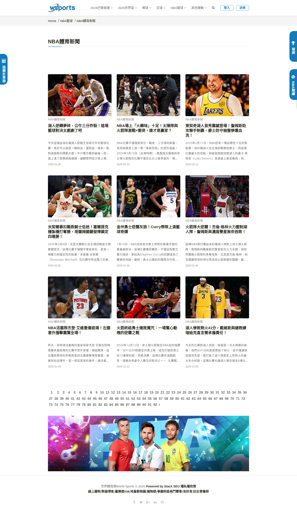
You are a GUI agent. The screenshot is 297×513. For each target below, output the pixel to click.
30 (212, 392)
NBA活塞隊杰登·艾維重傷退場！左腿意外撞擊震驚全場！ (79, 330)
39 (62, 398)
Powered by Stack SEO (163, 486)
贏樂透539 (122, 491)
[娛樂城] (148, 443)
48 (111, 398)
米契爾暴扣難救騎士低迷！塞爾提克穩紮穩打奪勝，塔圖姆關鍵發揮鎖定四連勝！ (78, 232)
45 (95, 398)
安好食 (187, 491)
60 (177, 398)
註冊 (242, 7)
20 (157, 392)
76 (67, 404)
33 (228, 392)
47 (106, 398)
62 (188, 398)
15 (129, 392)
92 (155, 404)
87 (128, 404)
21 (162, 392)
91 (150, 404)
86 (122, 404)
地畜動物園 (138, 491)
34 (234, 392)
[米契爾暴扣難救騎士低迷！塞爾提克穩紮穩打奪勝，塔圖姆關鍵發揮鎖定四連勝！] (80, 196)
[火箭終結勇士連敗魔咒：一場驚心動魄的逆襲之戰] (148, 297)
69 (227, 398)
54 (144, 398)
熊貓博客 (108, 491)
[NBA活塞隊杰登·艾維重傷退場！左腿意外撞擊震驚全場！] (80, 297)
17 (140, 392)
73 (51, 404)
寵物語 (151, 491)
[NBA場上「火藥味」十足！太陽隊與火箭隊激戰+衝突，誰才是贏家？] (148, 95)
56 (155, 398)
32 (223, 392)
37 (51, 398)
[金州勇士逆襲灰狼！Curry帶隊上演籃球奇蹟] (148, 196)
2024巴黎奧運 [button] (101, 8)
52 (133, 398)
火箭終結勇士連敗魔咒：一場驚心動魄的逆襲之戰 (147, 330)
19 (151, 392)
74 (56, 404)
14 (124, 392)
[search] (213, 7)
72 (243, 398)
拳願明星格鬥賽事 (169, 491)
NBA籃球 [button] (177, 8)
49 (117, 398)
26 (190, 392)
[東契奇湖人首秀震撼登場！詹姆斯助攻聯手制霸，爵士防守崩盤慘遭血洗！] (217, 95)
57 (161, 398)
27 (195, 392)
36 (245, 392)
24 (179, 392)
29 (206, 392)
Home (52, 21)
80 (89, 404)
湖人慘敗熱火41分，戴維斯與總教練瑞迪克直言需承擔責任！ (215, 330)
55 (150, 398)
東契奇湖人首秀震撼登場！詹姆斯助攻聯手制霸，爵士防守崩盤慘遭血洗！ (215, 130)
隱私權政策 (188, 486)
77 (73, 404)
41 (73, 398)
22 (168, 392)
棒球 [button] (145, 8)
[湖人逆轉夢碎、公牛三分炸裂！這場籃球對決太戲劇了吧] (80, 95)
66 (210, 398)
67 (216, 398)
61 (183, 398)
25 (184, 392)
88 (133, 404)
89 (139, 404)
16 (135, 392)
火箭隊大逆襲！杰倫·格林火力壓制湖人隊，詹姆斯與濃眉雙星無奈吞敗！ (216, 229)
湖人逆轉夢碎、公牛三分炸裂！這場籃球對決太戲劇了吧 (78, 128)
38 (56, 398)
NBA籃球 (66, 21)
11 (107, 392)
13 (118, 392)
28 (201, 392)
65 (205, 398)
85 (117, 404)
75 (62, 404)
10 (102, 392)
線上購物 (94, 491)
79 (84, 404)
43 (84, 398)
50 (122, 398)
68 (221, 398)
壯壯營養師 (201, 491)
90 (144, 404)
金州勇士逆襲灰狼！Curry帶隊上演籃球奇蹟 (148, 229)
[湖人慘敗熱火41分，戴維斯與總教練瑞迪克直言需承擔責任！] (217, 297)
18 (146, 392)
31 (217, 392)
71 (238, 398)
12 (113, 392)
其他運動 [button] (198, 8)
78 (78, 404)
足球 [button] (159, 8)
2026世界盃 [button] (126, 8)
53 (139, 398)
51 (128, 398)
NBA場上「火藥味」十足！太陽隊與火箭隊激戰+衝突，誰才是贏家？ (147, 128)
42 (78, 398)
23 (173, 392)
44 (89, 398)
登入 (227, 7)
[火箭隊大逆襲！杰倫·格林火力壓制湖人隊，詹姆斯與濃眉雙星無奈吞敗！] (217, 196)
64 (199, 398)
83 (106, 404)
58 (166, 398)
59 (172, 398)
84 (111, 404)
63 (194, 398)
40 (67, 398)
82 (100, 404)
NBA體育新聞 (86, 21)
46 (100, 398)
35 (239, 392)
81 (95, 404)
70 (232, 398)
